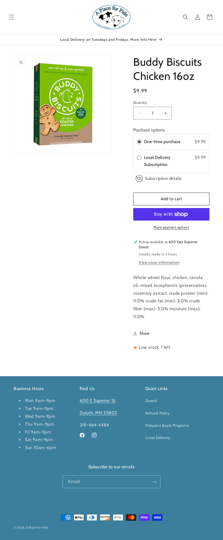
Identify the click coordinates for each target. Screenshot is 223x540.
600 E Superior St (98, 400)
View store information (159, 262)
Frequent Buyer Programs (167, 425)
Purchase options (149, 130)
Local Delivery (157, 437)
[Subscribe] (154, 481)
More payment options (171, 227)
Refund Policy (157, 413)
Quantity (140, 102)
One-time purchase (162, 141)
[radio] (139, 141)
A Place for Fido (37, 527)
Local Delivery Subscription (157, 161)
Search (151, 400)
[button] (11, 17)
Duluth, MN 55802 (98, 412)
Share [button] (145, 333)
